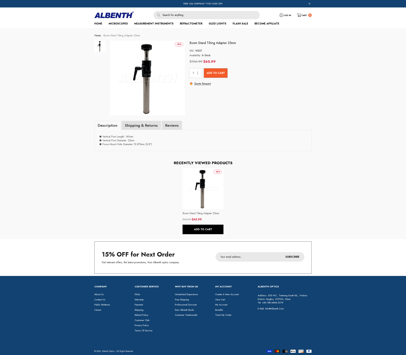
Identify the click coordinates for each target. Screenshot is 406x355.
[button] (304, 15)
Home (97, 35)
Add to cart (216, 73)
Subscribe (292, 257)
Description (107, 125)
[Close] (309, 3)
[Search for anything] (207, 15)
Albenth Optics (108, 351)
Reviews (172, 125)
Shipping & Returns (141, 125)
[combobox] (211, 15)
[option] (147, 78)
